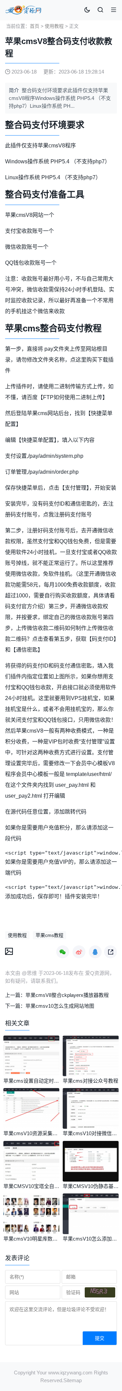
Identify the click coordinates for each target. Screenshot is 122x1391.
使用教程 (54, 26)
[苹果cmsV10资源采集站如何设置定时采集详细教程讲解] (31, 1127)
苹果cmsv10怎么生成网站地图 (59, 1006)
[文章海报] (9, 950)
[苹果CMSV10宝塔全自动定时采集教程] (31, 1180)
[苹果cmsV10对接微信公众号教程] (91, 1127)
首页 (34, 26)
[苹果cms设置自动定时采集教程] (31, 1074)
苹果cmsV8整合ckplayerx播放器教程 (67, 995)
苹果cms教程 (49, 935)
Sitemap (72, 1380)
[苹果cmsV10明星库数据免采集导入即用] (31, 1232)
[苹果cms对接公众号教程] (91, 1074)
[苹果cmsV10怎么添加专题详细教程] (91, 1232)
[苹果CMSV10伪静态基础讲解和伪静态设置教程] (91, 1180)
